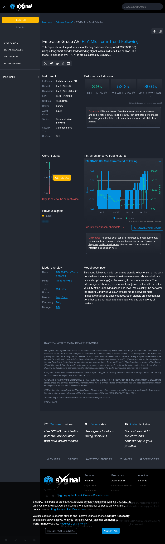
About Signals (118, 480)
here (114, 247)
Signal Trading (12, 63)
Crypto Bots (11, 42)
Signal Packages (13, 49)
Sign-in (20, 27)
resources (8, 77)
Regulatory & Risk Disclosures (68, 509)
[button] (154, 31)
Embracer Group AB (64, 22)
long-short (62, 297)
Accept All (111, 530)
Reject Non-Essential (61, 530)
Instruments (11, 56)
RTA (58, 307)
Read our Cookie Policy (73, 523)
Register (20, 19)
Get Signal (62, 177)
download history (149, 227)
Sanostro (142, 480)
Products (88, 480)
